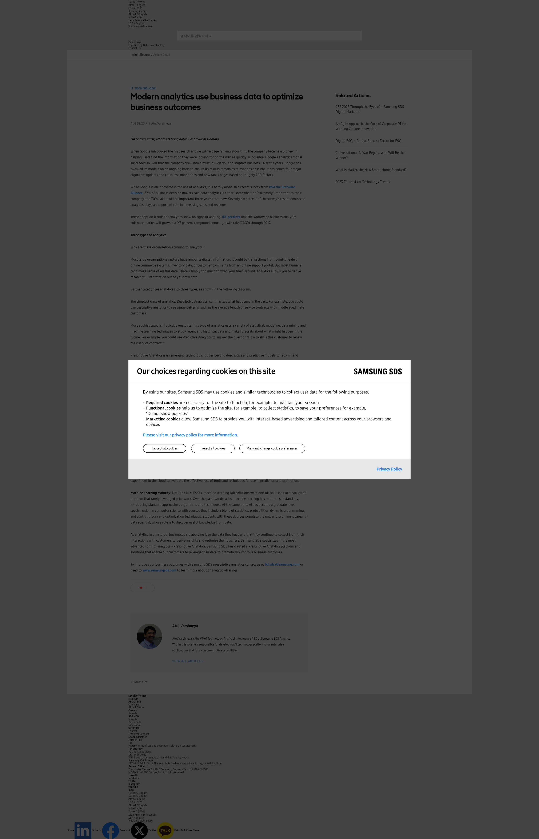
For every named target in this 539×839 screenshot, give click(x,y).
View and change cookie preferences (272, 448)
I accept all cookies (165, 448)
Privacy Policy (389, 469)
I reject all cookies (212, 448)
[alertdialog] (269, 419)
